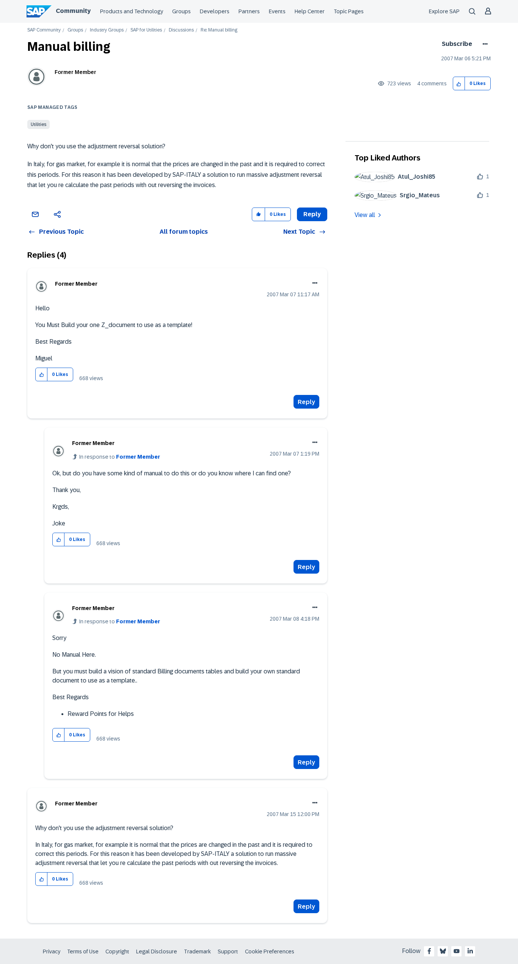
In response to (119, 457)
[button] (459, 83)
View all (365, 215)
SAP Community (44, 30)
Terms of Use (83, 951)
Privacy (51, 951)
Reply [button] (312, 214)
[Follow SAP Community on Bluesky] (443, 951)
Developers (214, 11)
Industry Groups (107, 30)
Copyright (117, 951)
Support (228, 951)
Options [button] (484, 44)
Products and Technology (131, 11)
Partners (249, 11)
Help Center (310, 11)
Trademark (197, 951)
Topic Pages (349, 11)
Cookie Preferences (269, 951)
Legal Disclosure (156, 951)
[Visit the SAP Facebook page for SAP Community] (429, 951)
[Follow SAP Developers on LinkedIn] (470, 951)
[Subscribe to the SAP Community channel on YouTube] (457, 951)
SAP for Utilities (146, 30)
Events (277, 11)
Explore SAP (444, 11)
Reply (306, 402)
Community (73, 11)
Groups (181, 11)
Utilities (38, 124)
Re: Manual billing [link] (219, 30)
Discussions (181, 30)
